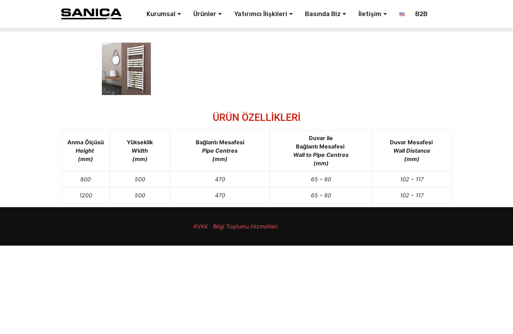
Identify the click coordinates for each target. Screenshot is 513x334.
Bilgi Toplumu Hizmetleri (245, 226)
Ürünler (204, 14)
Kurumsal (161, 14)
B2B (421, 14)
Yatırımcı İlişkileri (260, 14)
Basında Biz (323, 14)
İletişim (369, 14)
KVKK (201, 226)
